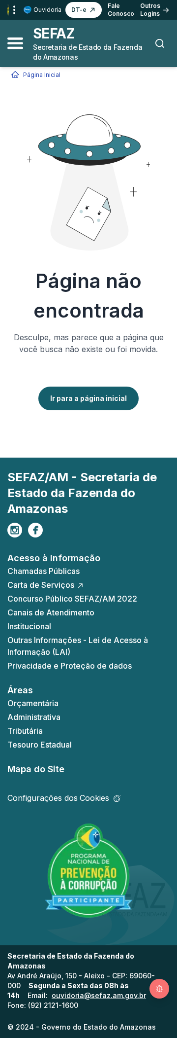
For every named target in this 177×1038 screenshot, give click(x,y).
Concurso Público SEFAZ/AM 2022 (72, 599)
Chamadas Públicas (43, 571)
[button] (83, 10)
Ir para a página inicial (88, 398)
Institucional (29, 626)
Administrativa (33, 717)
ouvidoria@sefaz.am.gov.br (99, 995)
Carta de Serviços (40, 585)
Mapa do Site (35, 769)
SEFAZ (54, 33)
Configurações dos (58, 798)
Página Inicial (41, 74)
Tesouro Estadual (39, 745)
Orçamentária (33, 703)
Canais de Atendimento (50, 612)
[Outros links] (14, 9)
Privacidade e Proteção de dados (69, 666)
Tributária (25, 731)
